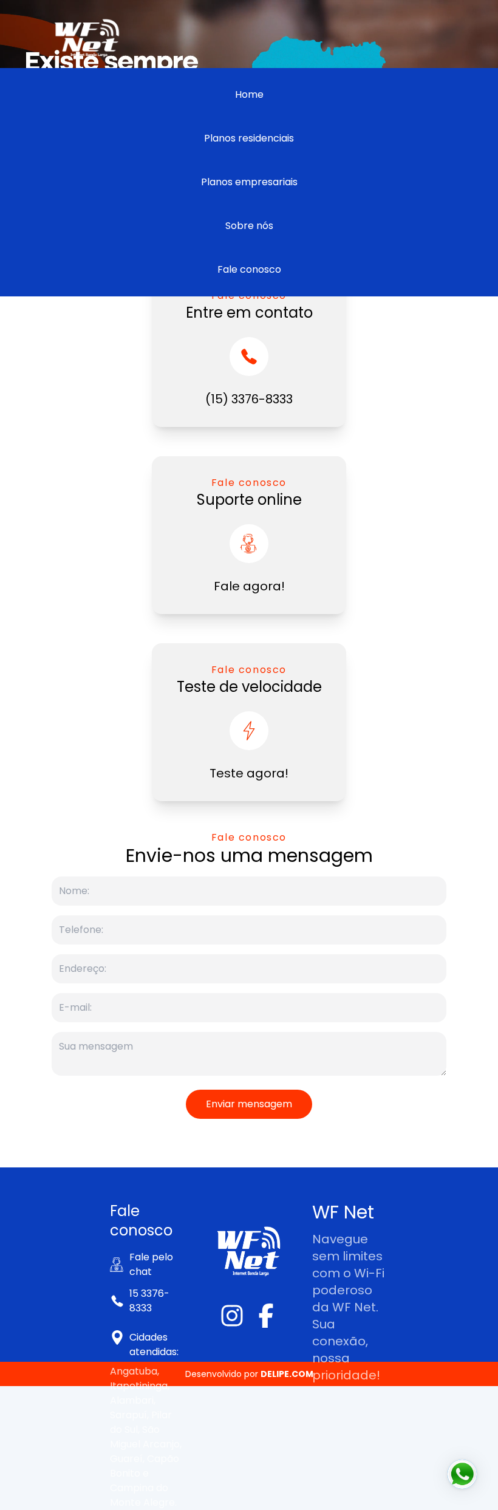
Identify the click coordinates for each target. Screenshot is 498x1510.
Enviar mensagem (249, 1104)
